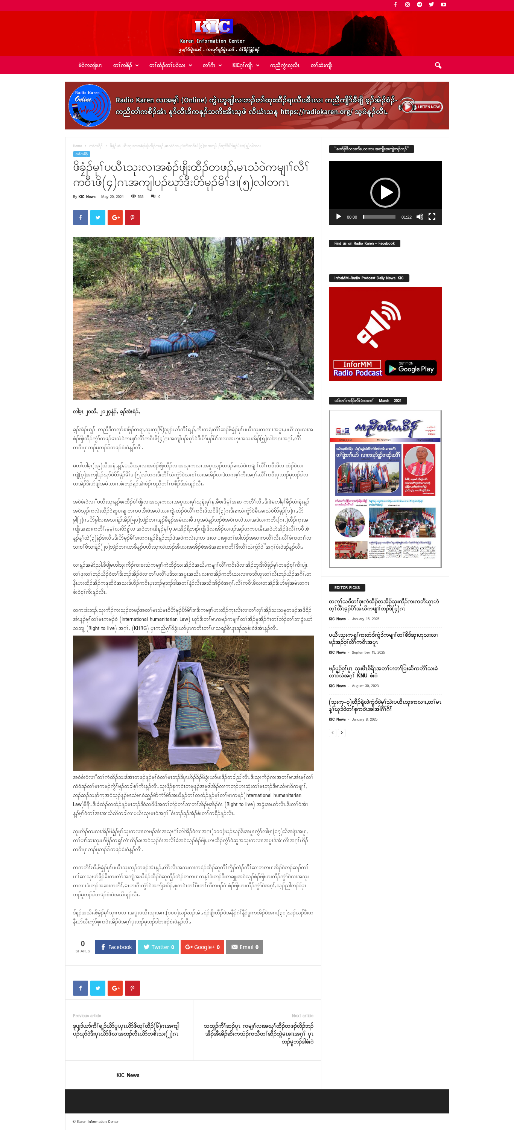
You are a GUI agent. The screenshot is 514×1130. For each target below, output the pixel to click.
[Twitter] (431, 5)
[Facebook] (395, 5)
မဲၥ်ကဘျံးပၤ (90, 66)
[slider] (379, 217)
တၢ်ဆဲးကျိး (322, 66)
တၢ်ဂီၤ (209, 66)
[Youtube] (443, 5)
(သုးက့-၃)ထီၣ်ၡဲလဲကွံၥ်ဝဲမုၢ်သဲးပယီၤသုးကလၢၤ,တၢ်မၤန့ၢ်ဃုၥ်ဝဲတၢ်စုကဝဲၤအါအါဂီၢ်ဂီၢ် (385, 705)
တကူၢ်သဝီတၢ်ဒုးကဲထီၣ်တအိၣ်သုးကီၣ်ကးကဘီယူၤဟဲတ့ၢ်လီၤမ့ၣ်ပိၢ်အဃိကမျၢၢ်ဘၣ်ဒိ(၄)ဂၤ (384, 605)
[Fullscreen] (432, 217)
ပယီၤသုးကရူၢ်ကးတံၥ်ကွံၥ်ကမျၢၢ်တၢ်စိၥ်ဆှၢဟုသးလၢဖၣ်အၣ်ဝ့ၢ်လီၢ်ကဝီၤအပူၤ (383, 638)
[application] (385, 193)
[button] (438, 66)
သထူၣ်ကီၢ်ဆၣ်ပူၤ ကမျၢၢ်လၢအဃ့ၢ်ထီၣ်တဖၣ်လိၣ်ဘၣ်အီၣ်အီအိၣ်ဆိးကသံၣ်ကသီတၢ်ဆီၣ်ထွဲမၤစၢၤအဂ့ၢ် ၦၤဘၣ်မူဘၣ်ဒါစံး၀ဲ (258, 1034)
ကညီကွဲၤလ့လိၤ (285, 66)
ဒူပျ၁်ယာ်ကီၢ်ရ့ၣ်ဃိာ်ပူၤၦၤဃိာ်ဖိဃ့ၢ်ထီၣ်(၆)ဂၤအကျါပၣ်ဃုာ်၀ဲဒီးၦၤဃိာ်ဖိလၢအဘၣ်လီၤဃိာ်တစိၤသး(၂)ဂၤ (126, 1030)
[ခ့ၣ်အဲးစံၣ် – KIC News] (257, 33)
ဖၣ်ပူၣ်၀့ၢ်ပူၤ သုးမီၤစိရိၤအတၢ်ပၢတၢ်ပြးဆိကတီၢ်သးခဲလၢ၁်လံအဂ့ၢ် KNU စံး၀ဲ (383, 672)
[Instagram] (407, 5)
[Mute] (420, 217)
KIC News (87, 197)
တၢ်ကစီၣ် (96, 146)
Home (77, 146)
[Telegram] (419, 5)
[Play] (338, 217)
